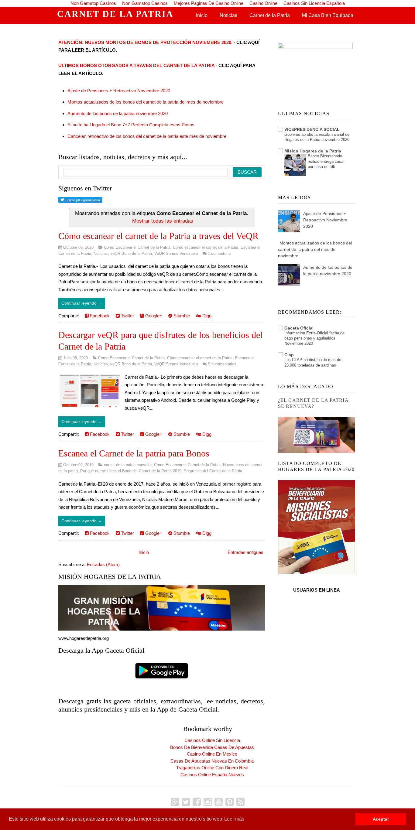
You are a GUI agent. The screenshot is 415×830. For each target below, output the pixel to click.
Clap (289, 354)
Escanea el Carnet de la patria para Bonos (133, 453)
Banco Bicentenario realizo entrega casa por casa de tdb (325, 161)
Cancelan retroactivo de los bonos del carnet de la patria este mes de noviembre (146, 136)
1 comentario (219, 253)
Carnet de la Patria (269, 15)
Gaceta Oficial (299, 328)
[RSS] (240, 802)
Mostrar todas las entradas (162, 221)
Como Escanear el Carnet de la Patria (137, 247)
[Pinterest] (229, 802)
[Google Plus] (175, 802)
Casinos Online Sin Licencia (212, 740)
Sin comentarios (222, 364)
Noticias (228, 15)
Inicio (202, 15)
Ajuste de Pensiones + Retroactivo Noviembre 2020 (118, 90)
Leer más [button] (234, 818)
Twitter (127, 315)
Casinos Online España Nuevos (212, 774)
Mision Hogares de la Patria (312, 151)
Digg (206, 315)
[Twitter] (186, 802)
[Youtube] (218, 802)
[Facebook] (197, 802)
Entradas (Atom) (103, 564)
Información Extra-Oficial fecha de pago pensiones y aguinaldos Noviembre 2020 (314, 338)
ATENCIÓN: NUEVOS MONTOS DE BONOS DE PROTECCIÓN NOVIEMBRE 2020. (145, 42)
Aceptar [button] (381, 819)
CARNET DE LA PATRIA (115, 14)
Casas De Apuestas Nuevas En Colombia (212, 760)
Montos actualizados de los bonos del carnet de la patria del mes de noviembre (145, 101)
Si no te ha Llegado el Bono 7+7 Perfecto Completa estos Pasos (130, 124)
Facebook (99, 315)
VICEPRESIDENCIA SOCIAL (312, 129)
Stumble (181, 315)
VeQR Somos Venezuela (176, 253)
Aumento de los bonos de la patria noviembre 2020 (117, 113)
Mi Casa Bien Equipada (327, 15)
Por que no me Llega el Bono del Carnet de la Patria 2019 (130, 471)
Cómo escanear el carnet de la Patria (205, 247)
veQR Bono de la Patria (131, 253)
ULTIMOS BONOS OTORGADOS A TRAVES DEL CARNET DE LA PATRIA (136, 65)
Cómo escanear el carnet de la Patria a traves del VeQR (158, 236)
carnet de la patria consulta (128, 465)
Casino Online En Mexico (212, 754)
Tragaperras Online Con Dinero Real (212, 767)
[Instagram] (208, 802)
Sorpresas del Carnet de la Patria (213, 471)
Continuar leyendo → (81, 303)
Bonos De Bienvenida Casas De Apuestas (212, 747)
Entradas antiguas (245, 552)
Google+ (153, 315)
